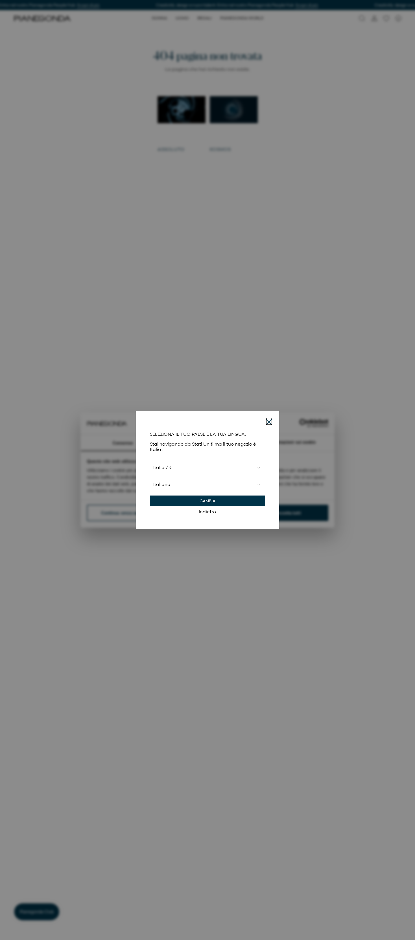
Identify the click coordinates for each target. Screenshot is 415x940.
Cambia (207, 501)
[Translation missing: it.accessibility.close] (269, 421)
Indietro (207, 512)
